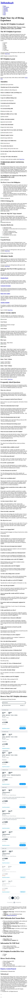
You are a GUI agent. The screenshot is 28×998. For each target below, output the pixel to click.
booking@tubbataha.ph (12, 915)
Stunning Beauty (4, 278)
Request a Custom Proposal (8, 968)
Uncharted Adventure (6, 285)
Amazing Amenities (5, 302)
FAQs (4, 13)
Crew (4, 12)
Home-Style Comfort (5, 293)
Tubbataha (7, 2)
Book (4, 14)
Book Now (7, 53)
